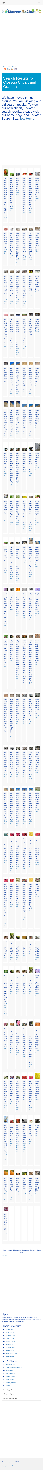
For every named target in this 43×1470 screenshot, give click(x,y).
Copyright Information (8, 1466)
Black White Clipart (12, 1353)
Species (30, 1141)
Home (4, 2)
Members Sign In (8, 1394)
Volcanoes (17, 192)
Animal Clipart (10, 1329)
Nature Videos (37, 294)
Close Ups (5, 345)
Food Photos (9, 1370)
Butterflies (5, 218)
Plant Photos (10, 1379)
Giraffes (24, 471)
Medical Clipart (10, 1347)
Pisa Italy (17, 721)
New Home (26, 118)
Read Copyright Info (9, 1390)
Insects (11, 347)
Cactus (11, 609)
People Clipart (10, 1350)
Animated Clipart (11, 1335)
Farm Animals (37, 467)
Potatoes (11, 1050)
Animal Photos (10, 1364)
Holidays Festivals (5, 1196)
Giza (36, 386)
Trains (37, 331)
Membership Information (10, 1398)
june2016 (17, 904)
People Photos (10, 1376)
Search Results (11, 67)
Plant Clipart (9, 1344)
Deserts (11, 991)
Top (4, 67)
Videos (30, 617)
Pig (36, 1135)
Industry (30, 684)
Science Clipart (10, 1341)
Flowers (30, 298)
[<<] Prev (4, 1255)
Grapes (5, 1236)
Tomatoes (11, 904)
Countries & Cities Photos (14, 1367)
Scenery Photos (11, 1382)
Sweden (30, 1064)
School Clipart (10, 1332)
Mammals (17, 676)
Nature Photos (10, 1373)
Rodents (30, 1198)
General (5, 251)
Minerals (17, 261)
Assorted (5, 860)
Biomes (11, 208)
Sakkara (5, 821)
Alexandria (30, 574)
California (11, 485)
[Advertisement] (21, 39)
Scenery (24, 684)
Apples (11, 868)
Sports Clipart (10, 1356)
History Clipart (10, 1338)
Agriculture (17, 613)
